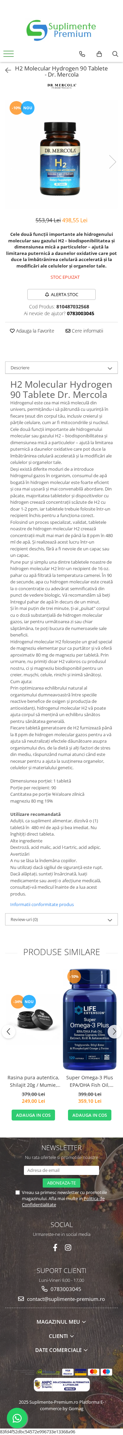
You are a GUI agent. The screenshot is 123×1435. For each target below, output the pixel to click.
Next (112, 162)
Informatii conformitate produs (42, 904)
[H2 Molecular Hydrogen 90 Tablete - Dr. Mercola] (61, 155)
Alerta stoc (64, 294)
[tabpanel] (61, 155)
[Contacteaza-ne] (82, 54)
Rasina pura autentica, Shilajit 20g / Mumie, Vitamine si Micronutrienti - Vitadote (33, 1081)
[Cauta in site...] (115, 54)
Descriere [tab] (20, 368)
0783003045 (65, 1289)
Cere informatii (86, 330)
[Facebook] (55, 1248)
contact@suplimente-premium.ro (65, 1298)
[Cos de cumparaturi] (99, 54)
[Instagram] (68, 1248)
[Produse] (9, 56)
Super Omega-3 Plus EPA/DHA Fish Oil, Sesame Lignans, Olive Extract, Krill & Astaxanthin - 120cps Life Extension (89, 1081)
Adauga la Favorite (34, 330)
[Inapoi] (5, 70)
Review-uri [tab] (24, 919)
